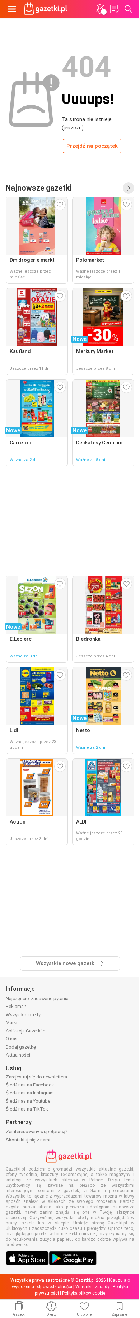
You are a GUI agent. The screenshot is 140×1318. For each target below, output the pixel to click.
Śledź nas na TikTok (27, 1109)
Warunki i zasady (92, 1286)
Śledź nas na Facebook (30, 1084)
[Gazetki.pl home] (47, 9)
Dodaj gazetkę (21, 1047)
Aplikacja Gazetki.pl (26, 1031)
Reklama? (16, 1006)
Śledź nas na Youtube (28, 1101)
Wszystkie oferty (23, 1014)
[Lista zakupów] (114, 9)
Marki (11, 1022)
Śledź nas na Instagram (30, 1092)
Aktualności (18, 1055)
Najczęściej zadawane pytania (37, 998)
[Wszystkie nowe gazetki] (128, 188)
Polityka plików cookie (83, 1293)
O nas (12, 1038)
